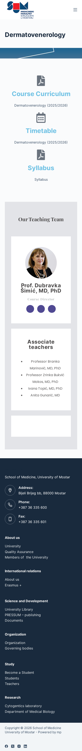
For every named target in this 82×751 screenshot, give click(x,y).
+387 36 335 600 (33, 507)
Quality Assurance (19, 552)
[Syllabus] (41, 154)
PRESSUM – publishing (23, 615)
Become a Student (19, 672)
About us (12, 579)
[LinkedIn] (25, 746)
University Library (19, 609)
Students (12, 678)
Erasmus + (13, 585)
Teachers (12, 684)
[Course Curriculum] (41, 80)
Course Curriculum (41, 94)
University (13, 546)
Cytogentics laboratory (23, 706)
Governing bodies (19, 648)
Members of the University (26, 557)
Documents (14, 620)
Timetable (41, 130)
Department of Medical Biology (30, 711)
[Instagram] (19, 746)
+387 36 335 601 (32, 522)
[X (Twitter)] (12, 746)
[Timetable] (41, 117)
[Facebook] (6, 746)
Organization (15, 643)
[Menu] (75, 10)
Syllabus (41, 168)
